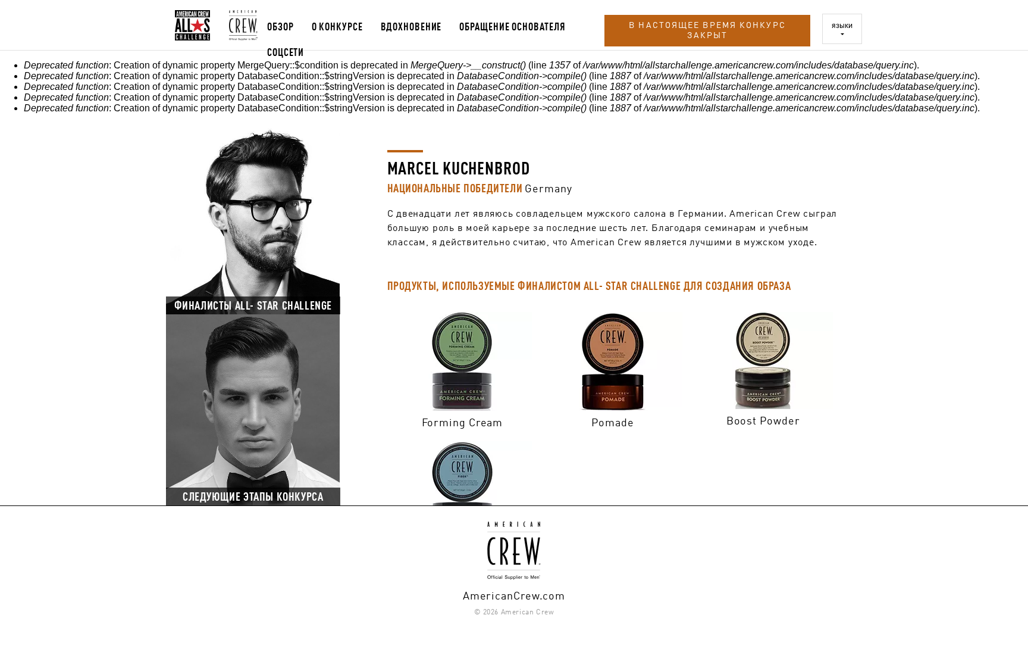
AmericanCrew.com (514, 594)
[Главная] (192, 25)
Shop (462, 358)
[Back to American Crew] (238, 25)
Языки (842, 25)
